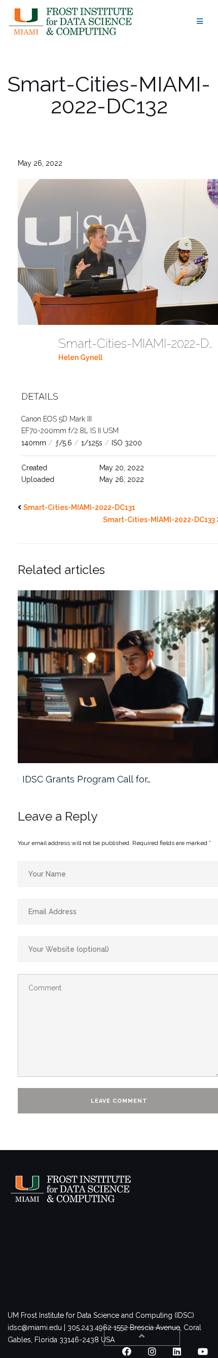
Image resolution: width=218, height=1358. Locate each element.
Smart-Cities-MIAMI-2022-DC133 (159, 520)
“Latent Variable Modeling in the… (93, 779)
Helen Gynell (80, 357)
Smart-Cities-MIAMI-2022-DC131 (79, 507)
